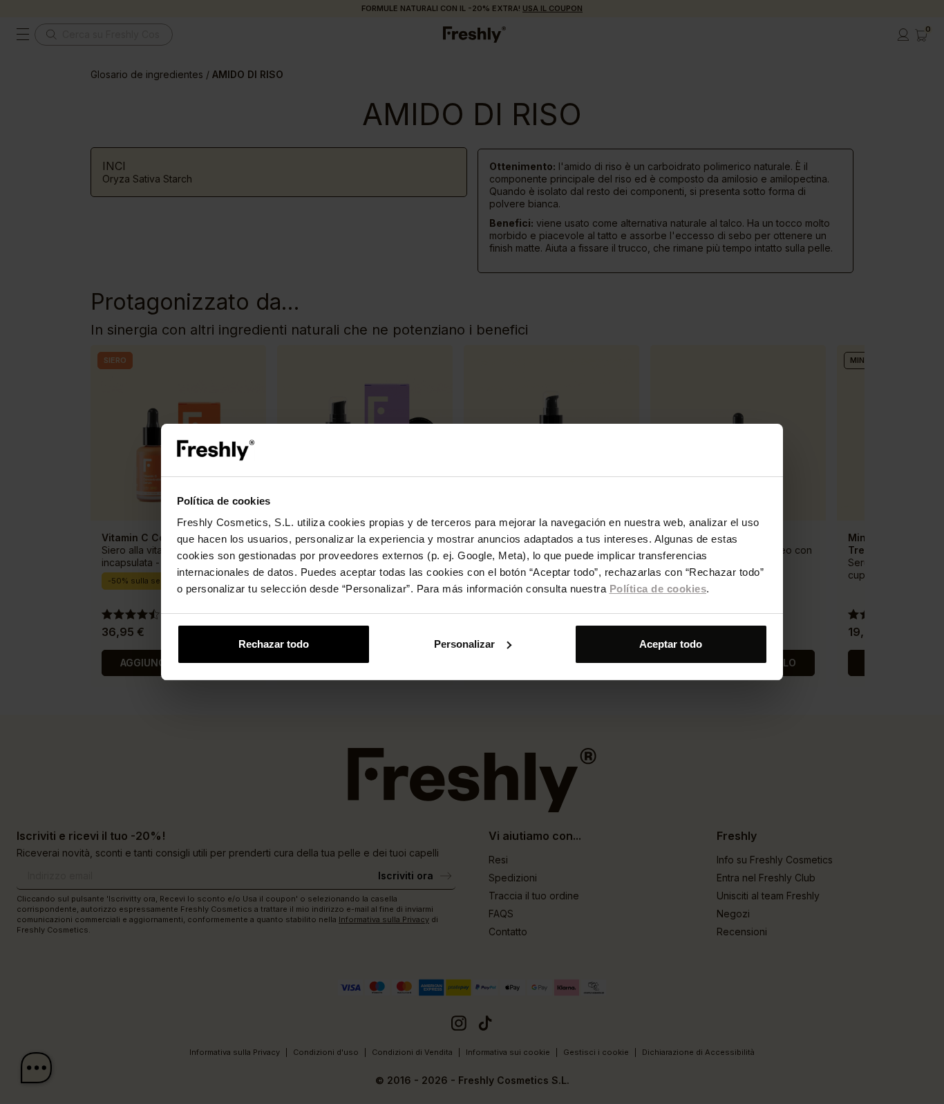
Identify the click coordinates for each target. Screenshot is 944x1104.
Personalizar (464, 644)
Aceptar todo (670, 644)
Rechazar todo (273, 644)
